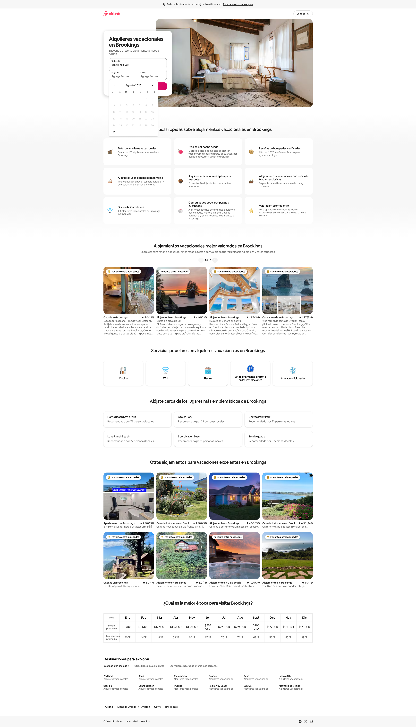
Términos (146, 721)
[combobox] (137, 65)
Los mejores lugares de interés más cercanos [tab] (194, 665)
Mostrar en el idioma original (238, 4)
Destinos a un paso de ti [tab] (116, 665)
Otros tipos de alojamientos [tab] (149, 665)
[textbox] (123, 76)
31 (114, 132)
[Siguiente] (215, 260)
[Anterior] (201, 260)
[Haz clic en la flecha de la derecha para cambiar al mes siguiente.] (152, 86)
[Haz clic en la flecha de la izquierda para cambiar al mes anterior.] (115, 86)
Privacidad (132, 721)
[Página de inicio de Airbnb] (111, 13)
